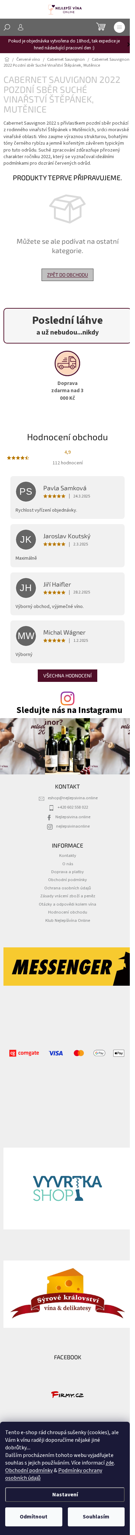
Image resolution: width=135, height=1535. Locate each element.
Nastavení (65, 1494)
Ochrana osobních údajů (67, 888)
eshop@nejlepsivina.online (73, 798)
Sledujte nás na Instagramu (69, 710)
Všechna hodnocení (67, 675)
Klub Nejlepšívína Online (67, 920)
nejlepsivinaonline (73, 826)
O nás (67, 864)
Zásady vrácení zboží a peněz (67, 896)
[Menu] (119, 27)
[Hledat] (7, 27)
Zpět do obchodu (67, 275)
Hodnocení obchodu (67, 912)
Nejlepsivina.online (72, 817)
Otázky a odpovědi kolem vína (67, 904)
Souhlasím (96, 1516)
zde (110, 1463)
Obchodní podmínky (29, 1470)
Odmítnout (33, 1516)
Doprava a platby (67, 872)
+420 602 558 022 (72, 807)
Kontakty (67, 855)
